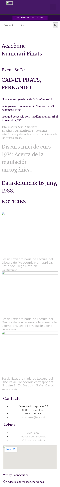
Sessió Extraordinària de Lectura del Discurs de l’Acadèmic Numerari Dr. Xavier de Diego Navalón (27, 262)
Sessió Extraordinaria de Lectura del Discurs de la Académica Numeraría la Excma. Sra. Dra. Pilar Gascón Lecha (29, 322)
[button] (44, 7)
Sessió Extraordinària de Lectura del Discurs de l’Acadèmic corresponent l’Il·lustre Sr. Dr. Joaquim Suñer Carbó (28, 382)
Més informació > (9, 270)
